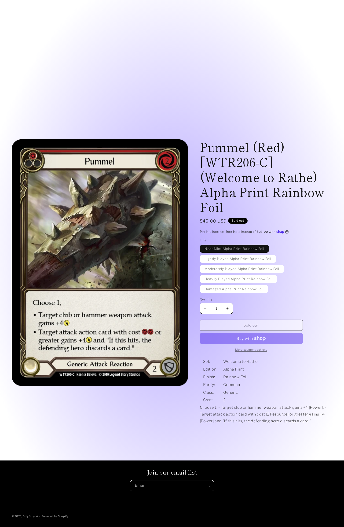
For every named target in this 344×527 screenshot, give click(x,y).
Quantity (206, 299)
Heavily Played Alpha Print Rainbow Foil (241, 280)
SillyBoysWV (32, 516)
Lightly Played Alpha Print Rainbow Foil (240, 259)
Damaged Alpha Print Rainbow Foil (236, 290)
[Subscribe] (209, 485)
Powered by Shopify (55, 516)
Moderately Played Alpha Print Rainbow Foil (244, 270)
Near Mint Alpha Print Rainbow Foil (237, 249)
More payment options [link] (251, 349)
